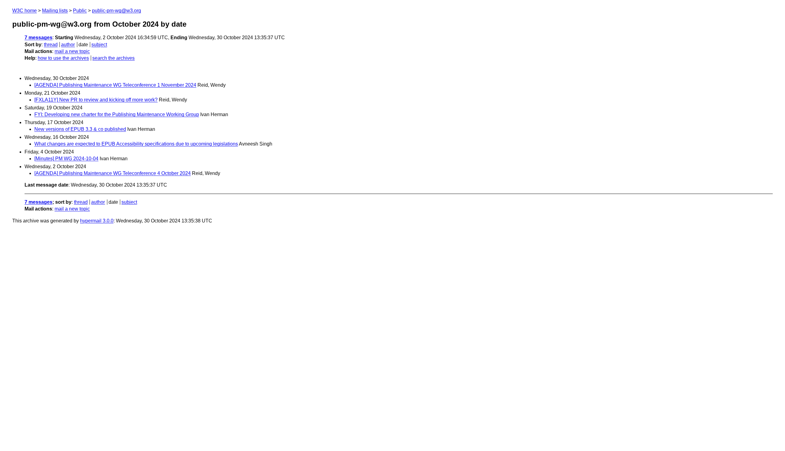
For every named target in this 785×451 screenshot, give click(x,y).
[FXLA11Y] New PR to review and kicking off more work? (96, 99)
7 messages (38, 37)
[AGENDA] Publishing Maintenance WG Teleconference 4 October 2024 (112, 173)
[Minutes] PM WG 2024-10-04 (66, 158)
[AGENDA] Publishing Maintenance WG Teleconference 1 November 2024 (115, 85)
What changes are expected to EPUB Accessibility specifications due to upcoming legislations (136, 143)
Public (80, 10)
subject (99, 44)
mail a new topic (72, 51)
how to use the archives (63, 58)
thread (51, 44)
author (68, 44)
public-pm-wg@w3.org (116, 10)
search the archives (113, 58)
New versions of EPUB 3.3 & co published (80, 129)
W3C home (24, 10)
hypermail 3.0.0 (96, 220)
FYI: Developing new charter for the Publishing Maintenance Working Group (116, 114)
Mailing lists (55, 10)
